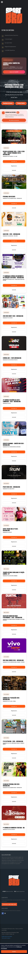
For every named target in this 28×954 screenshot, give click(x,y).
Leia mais (14, 170)
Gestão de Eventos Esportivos (10, 36)
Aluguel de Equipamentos (9, 47)
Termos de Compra (6, 938)
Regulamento (14, 165)
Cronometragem (7, 39)
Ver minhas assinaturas (14, 120)
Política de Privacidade (7, 936)
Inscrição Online (7, 43)
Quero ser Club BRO (14, 71)
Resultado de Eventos (8, 103)
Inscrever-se (14, 161)
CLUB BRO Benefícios (8, 51)
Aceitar (14, 951)
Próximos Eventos (21, 103)
